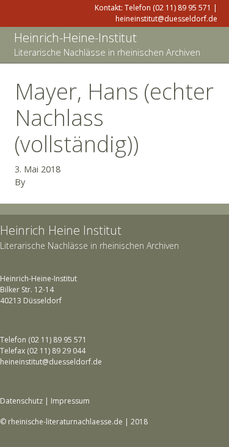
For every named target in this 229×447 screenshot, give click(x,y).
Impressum (70, 401)
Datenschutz (21, 401)
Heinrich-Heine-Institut (75, 37)
